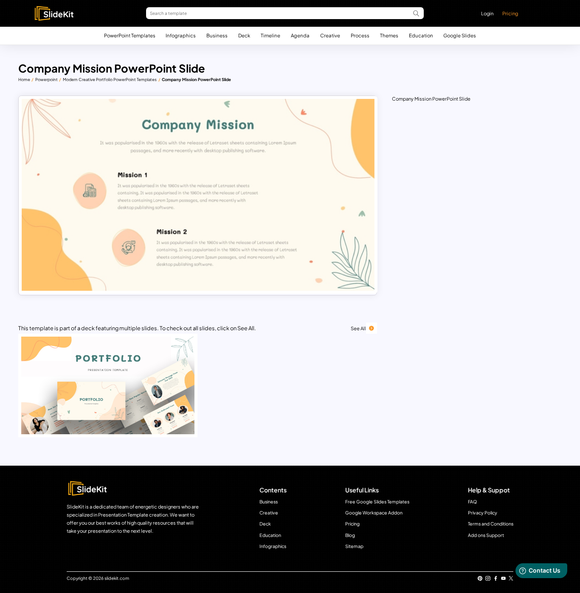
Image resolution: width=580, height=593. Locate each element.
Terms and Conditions (490, 523)
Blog (350, 535)
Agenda (300, 35)
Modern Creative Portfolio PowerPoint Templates (110, 79)
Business (217, 35)
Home (24, 79)
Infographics (181, 35)
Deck (244, 35)
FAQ (472, 501)
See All (358, 328)
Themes (389, 35)
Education (421, 35)
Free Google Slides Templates (377, 501)
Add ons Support (486, 535)
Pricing (510, 13)
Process (360, 35)
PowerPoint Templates (129, 35)
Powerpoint (46, 79)
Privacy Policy (482, 512)
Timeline (270, 35)
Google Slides (459, 35)
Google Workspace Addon (374, 512)
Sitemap (354, 546)
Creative (330, 35)
